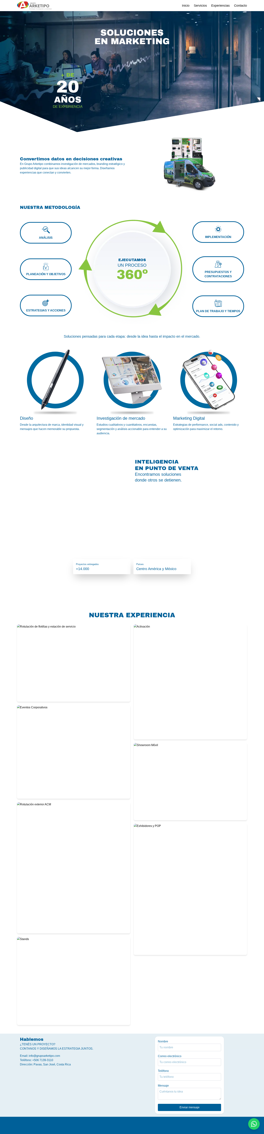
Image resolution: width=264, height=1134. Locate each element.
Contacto (240, 5)
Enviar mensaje (190, 1107)
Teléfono (163, 1070)
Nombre (163, 1041)
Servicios (200, 5)
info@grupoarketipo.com (44, 1055)
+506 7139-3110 (42, 1060)
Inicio (185, 5)
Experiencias (220, 5)
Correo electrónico (169, 1056)
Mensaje (163, 1085)
